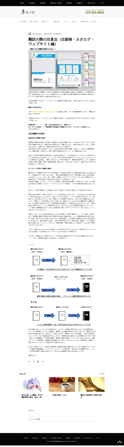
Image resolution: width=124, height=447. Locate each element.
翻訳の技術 (56, 21)
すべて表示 (101, 373)
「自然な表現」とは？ (59, 395)
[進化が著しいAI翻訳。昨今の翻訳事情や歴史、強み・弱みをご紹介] (32, 384)
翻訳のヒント (46, 21)
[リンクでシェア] (42, 361)
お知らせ (74, 21)
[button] (102, 21)
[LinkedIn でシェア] (38, 361)
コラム (66, 21)
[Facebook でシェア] (29, 361)
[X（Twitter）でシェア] (34, 361)
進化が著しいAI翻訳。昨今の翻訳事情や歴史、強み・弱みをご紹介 (32, 396)
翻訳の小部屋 (34, 21)
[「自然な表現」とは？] (62, 384)
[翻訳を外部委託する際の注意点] (91, 384)
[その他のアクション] (94, 34)
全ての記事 (22, 21)
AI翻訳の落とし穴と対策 (88, 21)
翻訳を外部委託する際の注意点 (91, 396)
